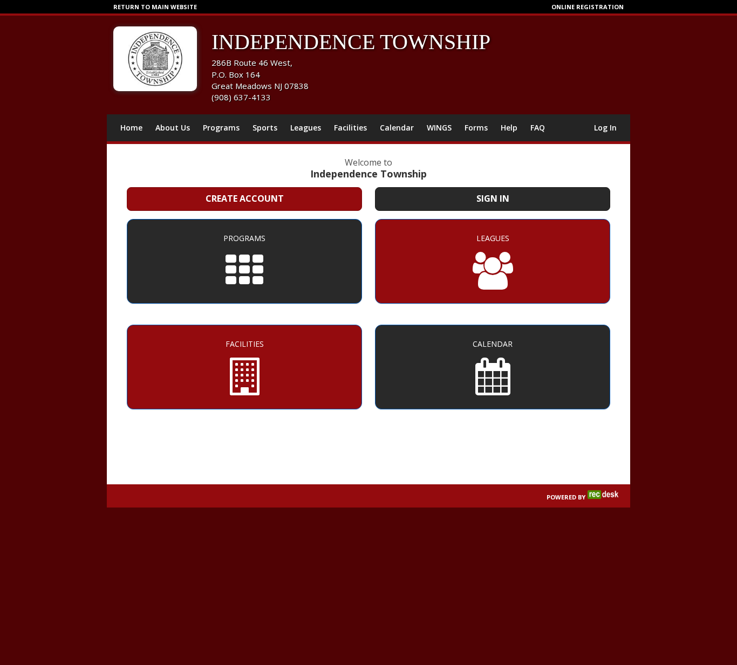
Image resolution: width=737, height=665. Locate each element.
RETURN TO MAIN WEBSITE (155, 7)
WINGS (439, 127)
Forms (476, 127)
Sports (265, 127)
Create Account (245, 198)
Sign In (492, 198)
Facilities (350, 127)
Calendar (397, 127)
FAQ (537, 127)
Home (131, 127)
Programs (221, 127)
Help (509, 127)
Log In (605, 127)
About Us (172, 127)
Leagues (305, 127)
